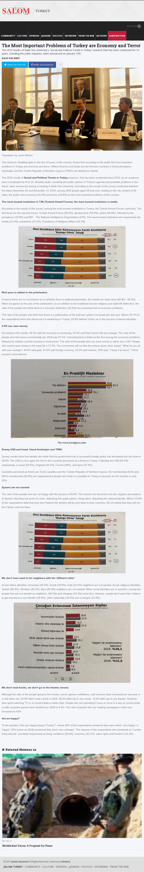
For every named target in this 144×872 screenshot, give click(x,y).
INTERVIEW (70, 35)
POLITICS (58, 35)
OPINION (34, 35)
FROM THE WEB (86, 35)
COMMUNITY (8, 35)
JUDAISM (45, 35)
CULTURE (22, 35)
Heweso (65, 861)
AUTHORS (101, 35)
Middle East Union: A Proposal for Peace (27, 845)
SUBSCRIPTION (117, 35)
